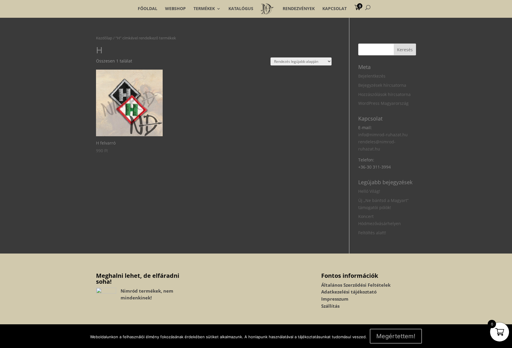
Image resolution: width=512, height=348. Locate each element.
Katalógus (240, 9)
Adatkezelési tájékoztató (349, 292)
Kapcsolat (334, 9)
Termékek (204, 9)
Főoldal (147, 9)
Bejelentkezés (371, 76)
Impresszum (334, 299)
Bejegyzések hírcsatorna (382, 85)
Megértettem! (395, 336)
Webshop (175, 9)
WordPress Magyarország (383, 103)
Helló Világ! (369, 191)
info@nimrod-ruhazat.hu (383, 134)
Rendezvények (299, 9)
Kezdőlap (104, 38)
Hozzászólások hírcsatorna (384, 94)
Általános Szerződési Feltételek (356, 285)
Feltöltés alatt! (372, 232)
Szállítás (330, 306)
